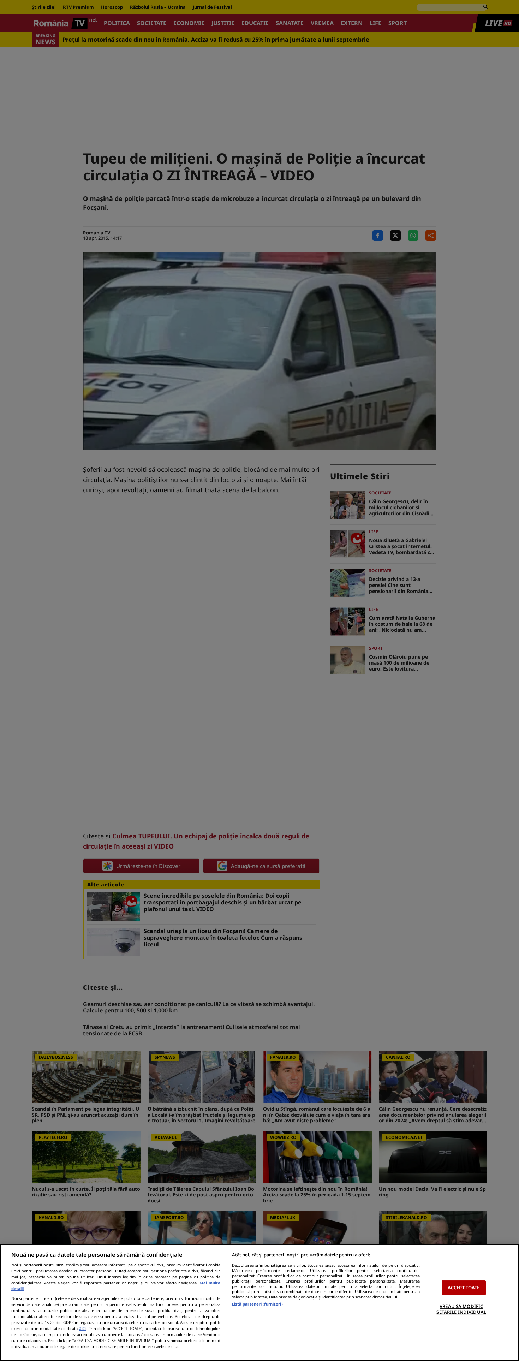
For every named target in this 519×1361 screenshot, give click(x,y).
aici (82, 1328)
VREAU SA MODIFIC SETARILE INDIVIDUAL (461, 1309)
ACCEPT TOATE (464, 1287)
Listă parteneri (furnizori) (257, 1304)
